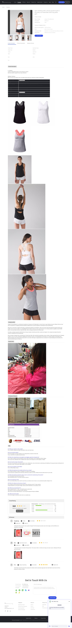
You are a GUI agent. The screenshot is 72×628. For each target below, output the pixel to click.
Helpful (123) (55, 564)
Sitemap (35, 618)
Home (15, 2)
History (32, 604)
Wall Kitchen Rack (21, 604)
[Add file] (50, 626)
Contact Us (46, 2)
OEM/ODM (44, 604)
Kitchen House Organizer (22, 606)
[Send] (69, 626)
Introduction (33, 609)
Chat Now (61, 2)
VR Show (24, 2)
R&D (43, 606)
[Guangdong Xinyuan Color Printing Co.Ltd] (17, 590)
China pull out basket (15, 620)
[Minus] (69, 601)
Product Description (21, 43)
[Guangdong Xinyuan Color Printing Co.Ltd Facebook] (5, 611)
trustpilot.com (18, 523)
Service (32, 606)
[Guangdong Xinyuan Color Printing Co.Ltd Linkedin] (10, 611)
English (67, 2)
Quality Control (39, 2)
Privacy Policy (43, 618)
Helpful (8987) (26, 545)
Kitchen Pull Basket (21, 609)
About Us (28, 2)
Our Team (32, 607)
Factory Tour (33, 2)
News (50, 2)
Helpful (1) (26, 523)
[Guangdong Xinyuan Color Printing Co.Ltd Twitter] (7, 611)
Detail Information (11, 43)
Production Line (45, 607)
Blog (53, 2)
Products (19, 2)
